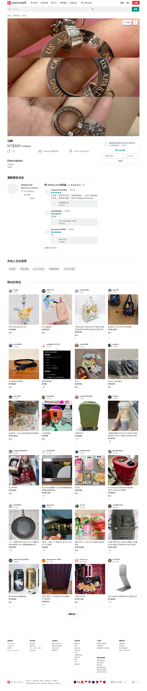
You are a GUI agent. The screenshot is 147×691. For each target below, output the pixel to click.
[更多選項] (10, 338)
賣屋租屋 (77, 657)
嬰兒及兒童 (55, 648)
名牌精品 (32, 650)
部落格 (9, 648)
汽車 (75, 652)
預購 (75, 646)
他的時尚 (32, 643)
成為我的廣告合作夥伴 (33, 683)
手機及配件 (100, 646)
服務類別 (77, 664)
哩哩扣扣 (77, 643)
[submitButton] (135, 9)
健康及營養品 (101, 660)
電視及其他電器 (57, 646)
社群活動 (77, 650)
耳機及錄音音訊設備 (103, 648)
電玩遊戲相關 (101, 667)
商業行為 (58, 683)
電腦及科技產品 (101, 643)
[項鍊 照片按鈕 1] (73, 38)
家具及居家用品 (57, 643)
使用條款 (44, 683)
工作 (75, 662)
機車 (75, 659)
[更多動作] (135, 22)
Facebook (10, 643)
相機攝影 (122, 643)
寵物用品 (55, 650)
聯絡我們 (36, 681)
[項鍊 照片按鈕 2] (73, 77)
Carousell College (13, 650)
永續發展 (47, 681)
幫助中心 (29, 681)
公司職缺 (54, 681)
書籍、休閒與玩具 (124, 650)
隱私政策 (51, 683)
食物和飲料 (100, 663)
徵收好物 (77, 648)
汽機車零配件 (78, 655)
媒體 (41, 681)
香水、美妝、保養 (35, 648)
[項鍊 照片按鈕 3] (73, 116)
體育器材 (99, 665)
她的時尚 (32, 646)
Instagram (10, 646)
